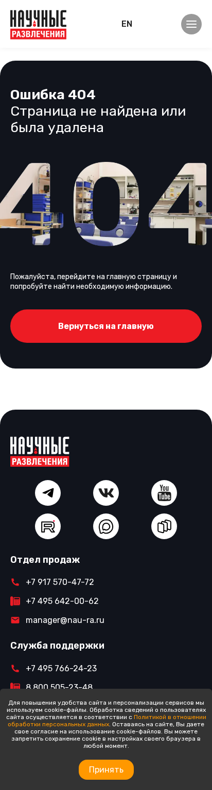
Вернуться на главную (106, 326)
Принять (106, 770)
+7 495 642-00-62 (62, 601)
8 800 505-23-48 (59, 687)
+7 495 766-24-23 (61, 668)
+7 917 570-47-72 (60, 582)
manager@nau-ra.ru (65, 620)
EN (126, 24)
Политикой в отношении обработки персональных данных (107, 720)
